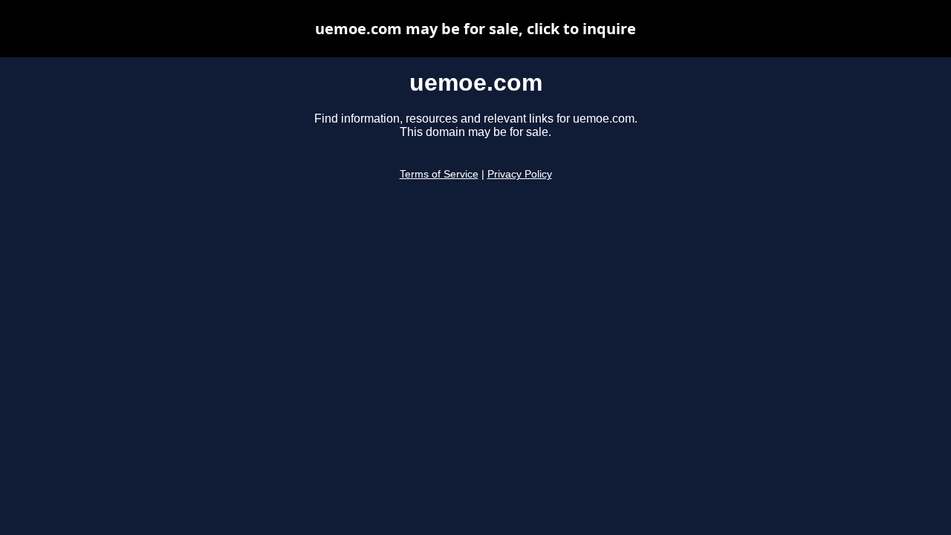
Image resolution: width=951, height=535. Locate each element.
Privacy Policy (519, 174)
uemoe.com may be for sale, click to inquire (475, 29)
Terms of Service (439, 174)
